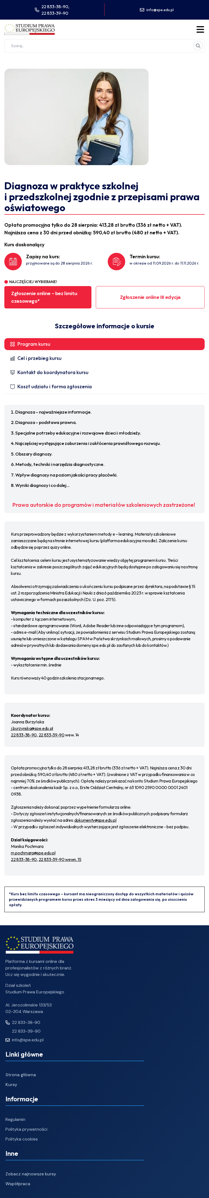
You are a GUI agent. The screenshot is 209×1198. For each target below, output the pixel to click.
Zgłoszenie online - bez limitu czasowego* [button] (44, 297)
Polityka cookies (21, 1139)
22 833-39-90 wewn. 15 (60, 859)
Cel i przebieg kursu (39, 358)
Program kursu (33, 344)
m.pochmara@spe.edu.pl (33, 853)
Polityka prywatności (26, 1129)
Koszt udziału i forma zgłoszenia (54, 386)
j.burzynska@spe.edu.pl (32, 728)
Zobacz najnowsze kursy (30, 1174)
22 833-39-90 (54, 13)
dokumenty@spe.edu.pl (95, 820)
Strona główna (20, 1075)
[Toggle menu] (200, 29)
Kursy (11, 1084)
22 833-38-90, (55, 6)
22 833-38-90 (24, 735)
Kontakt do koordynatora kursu (52, 372)
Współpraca (17, 1184)
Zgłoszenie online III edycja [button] (150, 297)
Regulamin (15, 1119)
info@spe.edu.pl (160, 9)
